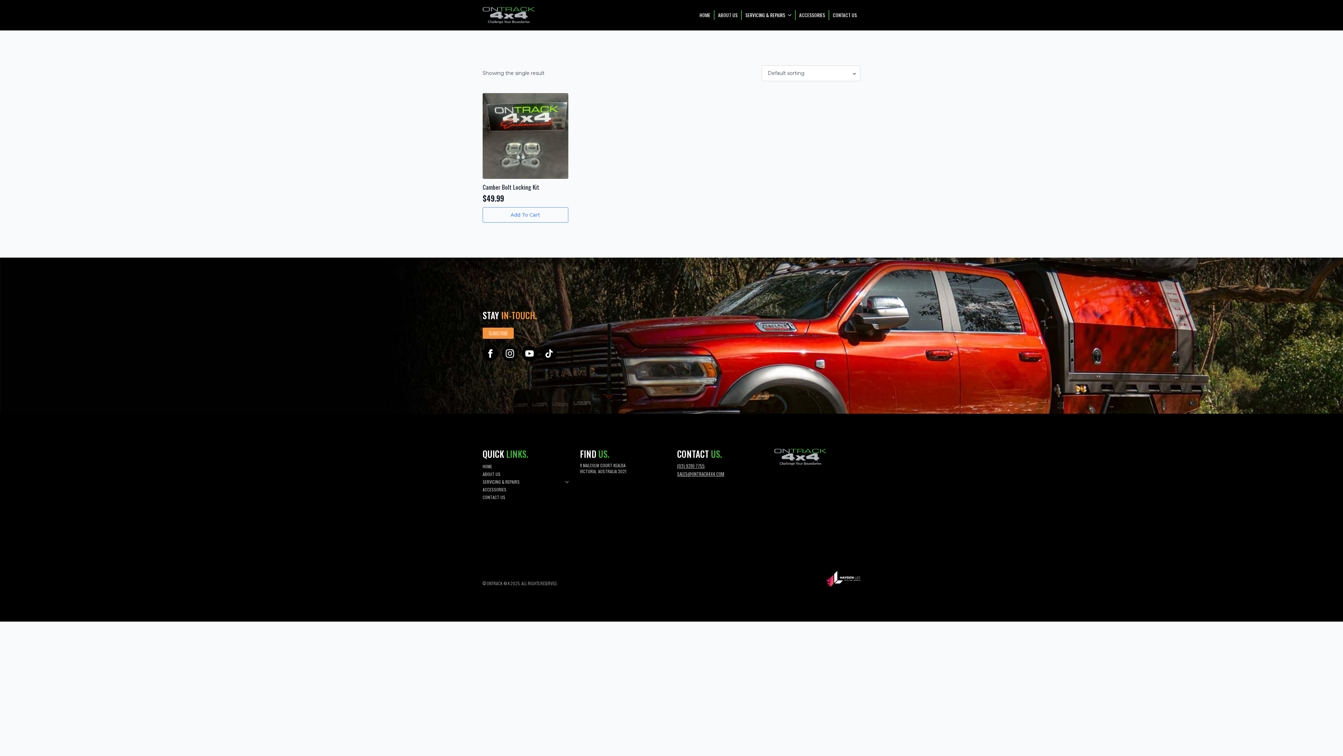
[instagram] (510, 353)
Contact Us (845, 15)
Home (704, 15)
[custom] (549, 353)
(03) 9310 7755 (691, 465)
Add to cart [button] (525, 215)
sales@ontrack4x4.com (700, 473)
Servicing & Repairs (765, 15)
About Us (728, 15)
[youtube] (529, 353)
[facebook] (490, 353)
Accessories (812, 15)
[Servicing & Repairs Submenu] (790, 15)
